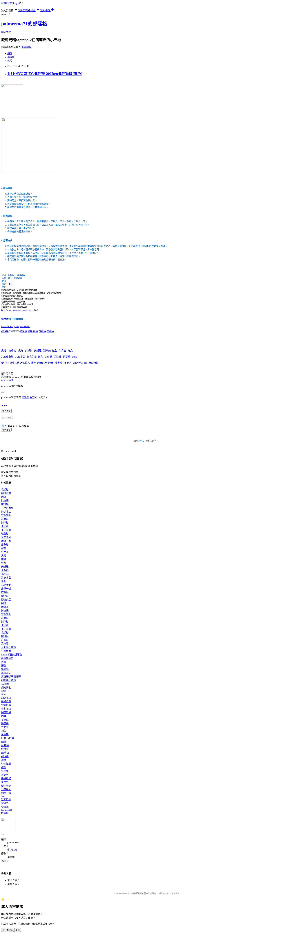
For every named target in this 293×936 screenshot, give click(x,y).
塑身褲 (5, 807)
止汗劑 (5, 526)
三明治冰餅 (7, 508)
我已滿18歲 (7, 930)
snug (74, 356)
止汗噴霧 (6, 530)
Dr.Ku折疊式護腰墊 (11, 654)
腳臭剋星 (32, 356)
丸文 (70, 350)
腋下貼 (5, 522)
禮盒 (54, 350)
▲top (4, 405)
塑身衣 (5, 803)
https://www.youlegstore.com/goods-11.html (19, 310)
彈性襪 (5, 319)
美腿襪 (50, 331)
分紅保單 (6, 651)
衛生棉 (5, 363)
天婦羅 (38, 350)
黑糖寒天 (6, 673)
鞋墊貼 (5, 533)
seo (85, 363)
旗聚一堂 (6, 541)
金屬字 (5, 734)
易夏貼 (66, 356)
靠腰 (3, 662)
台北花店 (6, 708)
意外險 (5, 643)
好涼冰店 (6, 511)
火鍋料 (28, 350)
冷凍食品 (6, 577)
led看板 (5, 752)
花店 (3, 694)
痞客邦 (25, 397)
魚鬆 (3, 350)
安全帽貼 (6, 515)
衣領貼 (5, 489)
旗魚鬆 (12, 350)
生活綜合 (26, 47)
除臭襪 (48, 356)
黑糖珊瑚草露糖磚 (11, 676)
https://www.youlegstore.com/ (15, 326)
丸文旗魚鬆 (7, 356)
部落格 (11, 57)
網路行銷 (78, 363)
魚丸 (20, 350)
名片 (9, 60)
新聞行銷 (93, 363)
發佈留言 (6, 430)
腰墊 (3, 665)
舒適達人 (25, 363)
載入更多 (6, 411)
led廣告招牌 (7, 738)
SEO (3, 690)
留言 (32, 397)
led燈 (4, 741)
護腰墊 (5, 669)
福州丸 (5, 574)
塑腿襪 (42, 331)
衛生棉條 (15, 363)
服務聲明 (175, 893)
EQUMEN (6, 809)
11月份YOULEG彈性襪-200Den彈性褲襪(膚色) (44, 74)
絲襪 (35, 331)
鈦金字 (5, 749)
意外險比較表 (8, 647)
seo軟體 (5, 684)
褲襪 (30, 331)
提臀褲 (5, 813)
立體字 (5, 727)
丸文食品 (20, 356)
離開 (18, 930)
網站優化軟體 (8, 680)
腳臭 (40, 356)
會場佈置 (6, 705)
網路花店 (6, 697)
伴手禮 (62, 350)
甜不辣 (47, 350)
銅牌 (3, 730)
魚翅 (3, 581)
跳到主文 (6, 32)
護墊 (33, 363)
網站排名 (6, 687)
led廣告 (5, 745)
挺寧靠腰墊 (7, 658)
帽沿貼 (5, 596)
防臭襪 (5, 504)
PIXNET (123, 893)
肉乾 (3, 559)
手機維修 (6, 778)
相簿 (9, 53)
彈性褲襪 (6, 763)
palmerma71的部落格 (24, 23)
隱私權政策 (164, 893)
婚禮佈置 (6, 701)
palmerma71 (7, 380)
